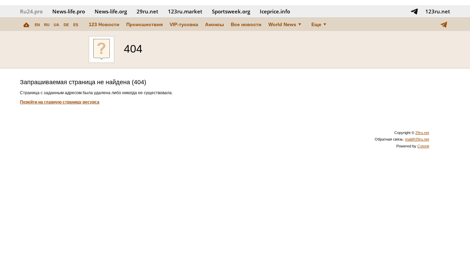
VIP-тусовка (184, 24)
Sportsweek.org (231, 11)
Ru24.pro (31, 11)
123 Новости (104, 24)
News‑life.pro (68, 11)
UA (56, 25)
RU (47, 25)
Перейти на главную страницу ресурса (59, 102)
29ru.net (147, 11)
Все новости (246, 24)
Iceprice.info (275, 11)
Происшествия (144, 24)
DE (66, 25)
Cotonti (423, 146)
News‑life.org (111, 11)
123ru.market (185, 11)
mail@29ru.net (417, 139)
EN (37, 25)
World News (282, 24)
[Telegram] (444, 24)
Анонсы (214, 24)
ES (75, 25)
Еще (316, 24)
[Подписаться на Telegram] (414, 11)
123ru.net (437, 11)
